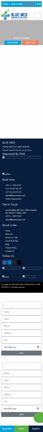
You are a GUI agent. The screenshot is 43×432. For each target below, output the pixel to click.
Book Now (7, 428)
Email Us (35, 428)
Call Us (21, 428)
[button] (37, 16)
